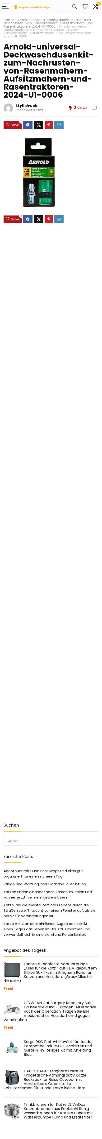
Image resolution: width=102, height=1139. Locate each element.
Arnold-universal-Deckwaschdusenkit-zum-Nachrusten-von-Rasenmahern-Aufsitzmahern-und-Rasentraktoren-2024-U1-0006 (49, 23)
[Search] (74, 6)
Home (9, 19)
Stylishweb (26, 105)
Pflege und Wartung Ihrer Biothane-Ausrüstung (45, 884)
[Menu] (5, 6)
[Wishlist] (85, 7)
